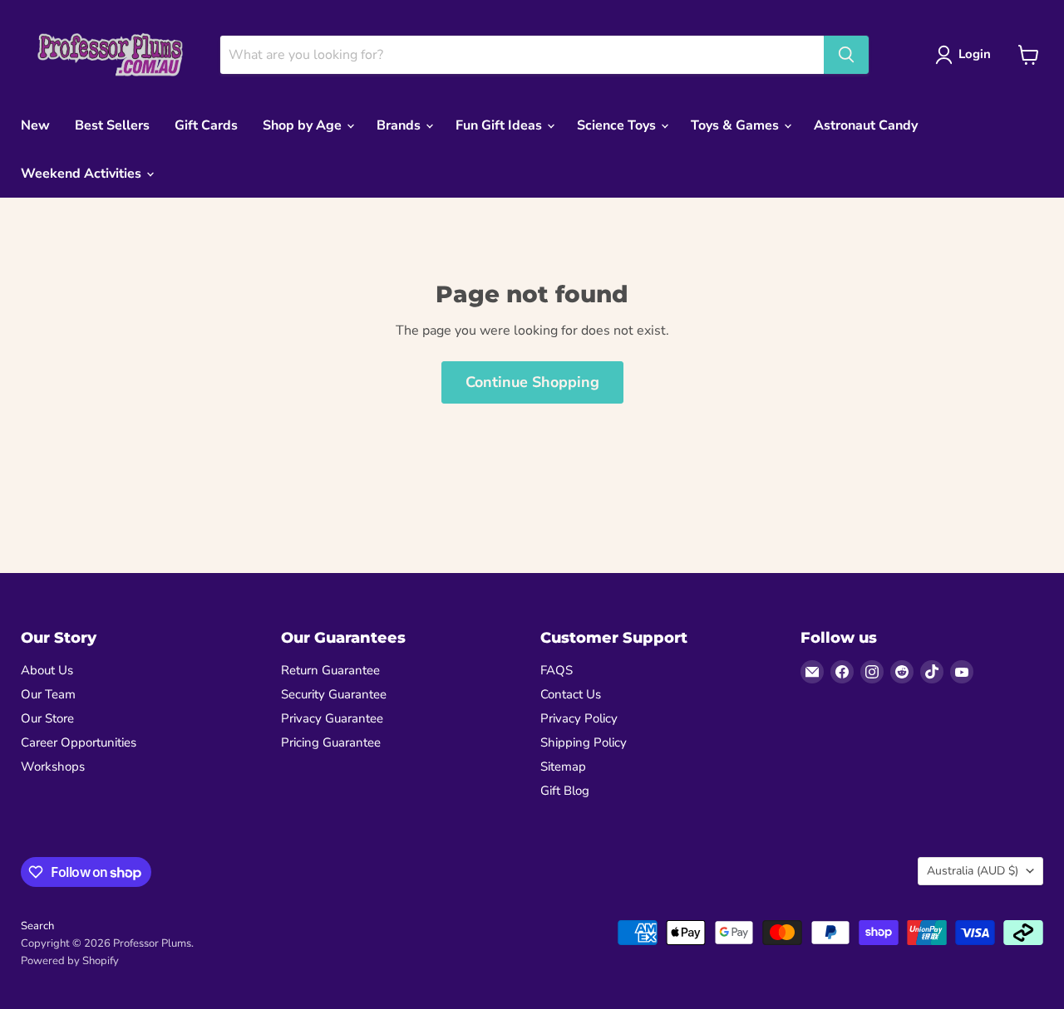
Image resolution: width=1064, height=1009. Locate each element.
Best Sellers (112, 125)
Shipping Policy (583, 742)
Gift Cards (206, 125)
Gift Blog (564, 790)
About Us (47, 670)
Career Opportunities (78, 742)
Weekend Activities (83, 173)
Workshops (53, 766)
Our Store (47, 718)
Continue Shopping (532, 382)
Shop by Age (304, 125)
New (35, 125)
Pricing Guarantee (331, 742)
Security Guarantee (334, 694)
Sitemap (563, 766)
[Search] (846, 55)
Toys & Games (736, 125)
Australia (972, 871)
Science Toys (618, 125)
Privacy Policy (579, 718)
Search (37, 925)
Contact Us (570, 694)
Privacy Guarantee (332, 718)
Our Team (48, 694)
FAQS (556, 670)
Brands (400, 125)
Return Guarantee (330, 670)
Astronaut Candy (866, 125)
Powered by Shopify (70, 960)
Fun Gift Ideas (500, 125)
